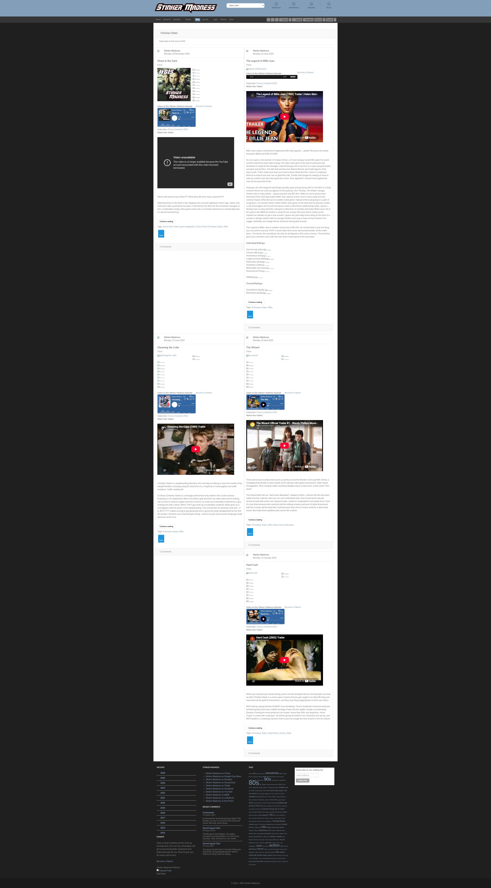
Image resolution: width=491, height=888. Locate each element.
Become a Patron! (204, 106)
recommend (252, 809)
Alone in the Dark (167, 61)
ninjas (265, 855)
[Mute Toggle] (289, 77)
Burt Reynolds (259, 780)
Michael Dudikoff (270, 852)
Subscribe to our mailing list (309, 770)
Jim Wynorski (257, 827)
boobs (281, 787)
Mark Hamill (274, 803)
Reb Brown (273, 776)
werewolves (261, 839)
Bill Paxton (276, 839)
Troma (269, 796)
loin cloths (266, 846)
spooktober (268, 842)
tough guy (285, 855)
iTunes (171, 129)
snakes (274, 842)
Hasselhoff (282, 780)
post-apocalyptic (266, 833)
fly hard (286, 846)
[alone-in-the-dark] (174, 84)
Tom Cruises (268, 839)
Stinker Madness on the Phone (220, 801)
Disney (260, 776)
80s (270, 307)
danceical (252, 806)
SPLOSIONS (253, 793)
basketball (267, 861)
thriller (286, 787)
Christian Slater (215, 227)
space (263, 773)
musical (261, 787)
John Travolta (253, 818)
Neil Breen (269, 821)
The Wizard (252, 347)
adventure (253, 849)
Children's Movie (253, 830)
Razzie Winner (279, 827)
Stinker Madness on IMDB (217, 795)
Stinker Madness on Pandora (219, 779)
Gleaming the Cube (168, 347)
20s (254, 773)
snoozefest (252, 790)
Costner (273, 830)
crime (283, 733)
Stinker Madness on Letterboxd (220, 798)
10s (277, 852)
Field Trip (259, 806)
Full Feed (161, 874)
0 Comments (165, 247)
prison (263, 818)
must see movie (255, 855)
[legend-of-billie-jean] (263, 69)
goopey (255, 776)
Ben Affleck (279, 784)
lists (285, 790)
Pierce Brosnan (260, 852)
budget (267, 812)
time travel (256, 842)
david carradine (267, 806)
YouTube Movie (278, 821)
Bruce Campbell (268, 787)
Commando (208, 813)
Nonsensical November (256, 861)
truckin (283, 818)
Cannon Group (268, 809)
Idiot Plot (282, 839)
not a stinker (275, 793)
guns (256, 824)
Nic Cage (262, 784)
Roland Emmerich (276, 824)
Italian (266, 849)
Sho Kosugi (260, 793)
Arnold (251, 842)
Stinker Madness (172, 51)
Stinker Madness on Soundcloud (220, 782)
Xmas (251, 803)
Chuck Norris (262, 824)
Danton (255, 800)
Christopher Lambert (264, 800)
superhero (252, 797)
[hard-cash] (263, 573)
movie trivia (273, 800)
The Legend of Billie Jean (260, 61)
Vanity (265, 790)
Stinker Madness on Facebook (219, 789)
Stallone (273, 836)
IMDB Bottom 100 (265, 830)
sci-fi (258, 818)
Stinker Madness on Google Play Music (223, 776)
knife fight (273, 861)
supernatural (257, 803)
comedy (279, 836)
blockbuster (259, 790)
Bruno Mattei (279, 833)
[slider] (293, 76)
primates (276, 787)
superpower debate (274, 849)
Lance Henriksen (254, 858)
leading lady (282, 803)
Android (178, 129)
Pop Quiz (259, 809)
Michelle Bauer (281, 830)
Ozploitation (252, 846)
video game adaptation (185, 227)
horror (260, 849)
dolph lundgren (279, 790)
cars (281, 846)
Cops (273, 796)
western (279, 861)
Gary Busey (275, 780)
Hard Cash (252, 565)
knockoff (281, 793)
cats (281, 842)
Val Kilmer (273, 733)
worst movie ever (261, 796)
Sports (273, 833)
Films (159, 65)
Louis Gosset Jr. (280, 815)
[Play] (248, 77)
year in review (279, 809)
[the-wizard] (263, 355)
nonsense (271, 773)
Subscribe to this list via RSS (172, 41)
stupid (258, 833)
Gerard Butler (253, 821)
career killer (277, 818)
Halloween (268, 793)
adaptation (265, 815)
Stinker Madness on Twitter (218, 786)
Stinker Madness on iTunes (218, 773)
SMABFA (282, 852)
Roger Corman (269, 818)
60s (263, 812)
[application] (271, 77)
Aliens (250, 800)
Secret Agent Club (211, 828)
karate (268, 824)
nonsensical (257, 836)
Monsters (273, 858)
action (274, 845)
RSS (186, 129)
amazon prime (257, 812)
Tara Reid (201, 227)
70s (271, 815)
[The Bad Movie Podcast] (186, 8)
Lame (285, 812)
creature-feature (270, 784)
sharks (255, 839)
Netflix (259, 846)
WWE (280, 773)
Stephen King (270, 827)
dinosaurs (251, 815)
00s (226, 227)
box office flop (265, 836)
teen (278, 842)
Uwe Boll (168, 227)
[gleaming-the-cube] (174, 355)
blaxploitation (267, 858)
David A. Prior (261, 821)
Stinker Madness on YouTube (219, 792)
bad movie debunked (284, 525)
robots (250, 812)
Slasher (262, 842)
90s (267, 779)
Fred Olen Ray (277, 806)
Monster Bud (252, 833)
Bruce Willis (258, 815)
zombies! (284, 806)
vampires (251, 824)
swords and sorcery (276, 812)
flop (274, 815)
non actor (270, 790)
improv (269, 855)
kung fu (258, 773)
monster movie (281, 858)
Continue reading (166, 221)
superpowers (281, 800)
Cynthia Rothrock (281, 796)
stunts (250, 773)
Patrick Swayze (277, 855)
